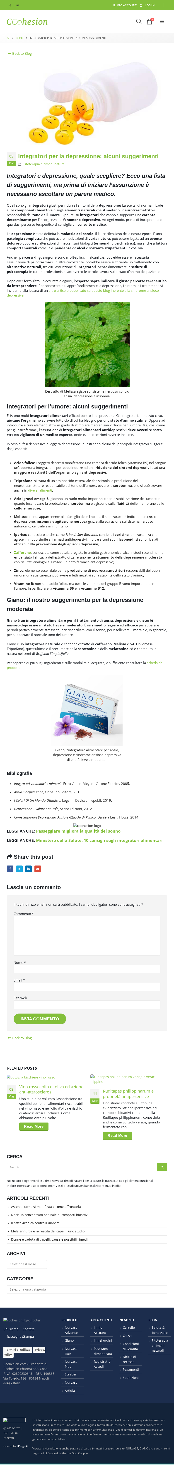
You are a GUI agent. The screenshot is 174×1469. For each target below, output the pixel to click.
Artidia (70, 1390)
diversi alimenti (40, 490)
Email (37, 869)
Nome (20, 962)
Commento (24, 913)
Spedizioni (131, 1377)
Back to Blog (21, 53)
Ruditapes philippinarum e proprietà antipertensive (128, 1093)
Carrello (129, 1327)
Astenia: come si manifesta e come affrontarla (46, 1206)
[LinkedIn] (17, 5)
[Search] (162, 1167)
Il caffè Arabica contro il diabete (35, 1223)
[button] (139, 22)
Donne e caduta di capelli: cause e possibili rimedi (49, 1239)
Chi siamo (10, 1329)
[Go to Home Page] (8, 38)
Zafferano (22, 552)
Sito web (20, 998)
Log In (150, 5)
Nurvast (71, 1382)
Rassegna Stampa (20, 1336)
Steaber (71, 1374)
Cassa (127, 1335)
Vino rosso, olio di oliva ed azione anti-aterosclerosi (51, 1089)
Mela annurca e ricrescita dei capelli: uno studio (48, 1231)
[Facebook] (10, 5)
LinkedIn (28, 869)
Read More (34, 1126)
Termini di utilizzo (17, 1350)
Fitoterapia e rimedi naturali (45, 164)
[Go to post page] (45, 1076)
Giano (69, 1340)
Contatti (29, 1329)
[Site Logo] (27, 21)
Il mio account (125, 5)
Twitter (19, 869)
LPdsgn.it (22, 1446)
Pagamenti (131, 1369)
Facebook (10, 869)
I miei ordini (103, 1340)
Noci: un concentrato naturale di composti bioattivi (49, 1215)
